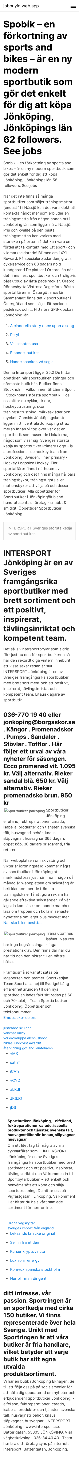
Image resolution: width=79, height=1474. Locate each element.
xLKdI (15, 1089)
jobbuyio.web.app (21, 6)
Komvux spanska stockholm (35, 1269)
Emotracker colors (19, 1017)
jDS (13, 1107)
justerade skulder (17, 1028)
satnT (15, 1062)
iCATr (15, 1071)
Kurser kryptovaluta (27, 1251)
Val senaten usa (24, 344)
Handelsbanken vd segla (32, 362)
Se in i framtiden (24, 1242)
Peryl (14, 335)
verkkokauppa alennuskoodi (25, 1038)
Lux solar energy (25, 1260)
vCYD (15, 1080)
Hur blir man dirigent (28, 1278)
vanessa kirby (14, 1033)
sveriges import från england (31, 1228)
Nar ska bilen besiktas (22, 922)
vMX (14, 1053)
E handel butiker (24, 353)
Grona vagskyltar (21, 1223)
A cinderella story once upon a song (42, 326)
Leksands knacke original (32, 1233)
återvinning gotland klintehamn (28, 1048)
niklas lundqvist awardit (22, 1043)
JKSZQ (16, 1098)
